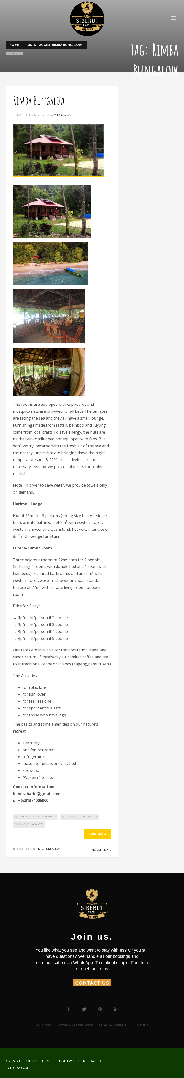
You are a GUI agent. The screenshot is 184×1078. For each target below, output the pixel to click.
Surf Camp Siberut (29, 1061)
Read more (97, 833)
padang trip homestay (81, 816)
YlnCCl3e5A (62, 115)
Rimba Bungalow (39, 100)
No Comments (101, 849)
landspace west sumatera (37, 816)
